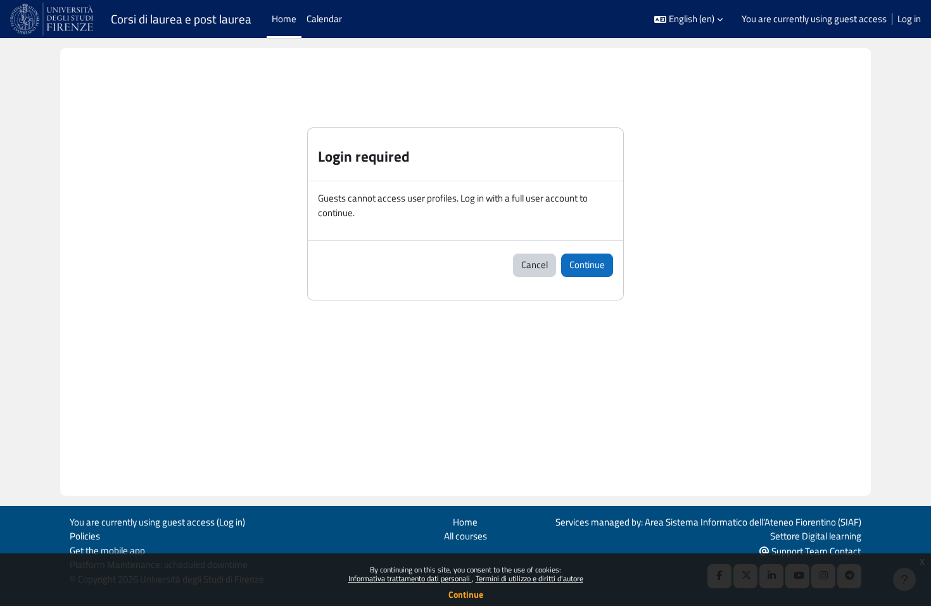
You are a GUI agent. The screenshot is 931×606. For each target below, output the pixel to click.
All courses (465, 536)
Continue (465, 594)
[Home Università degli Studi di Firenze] (53, 19)
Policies (85, 536)
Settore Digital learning (815, 536)
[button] (688, 19)
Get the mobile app (107, 550)
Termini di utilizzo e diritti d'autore (529, 578)
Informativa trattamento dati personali (410, 578)
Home (465, 522)
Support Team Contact (815, 551)
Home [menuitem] (284, 18)
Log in (909, 19)
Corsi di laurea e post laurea (181, 19)
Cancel (534, 264)
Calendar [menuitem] (324, 18)
